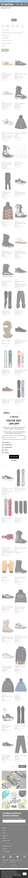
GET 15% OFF (14, 456)
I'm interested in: (6, 442)
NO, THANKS (14, 460)
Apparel (7, 452)
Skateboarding (8, 444)
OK (24, 873)
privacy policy (9, 876)
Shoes (6, 449)
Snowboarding (8, 447)
